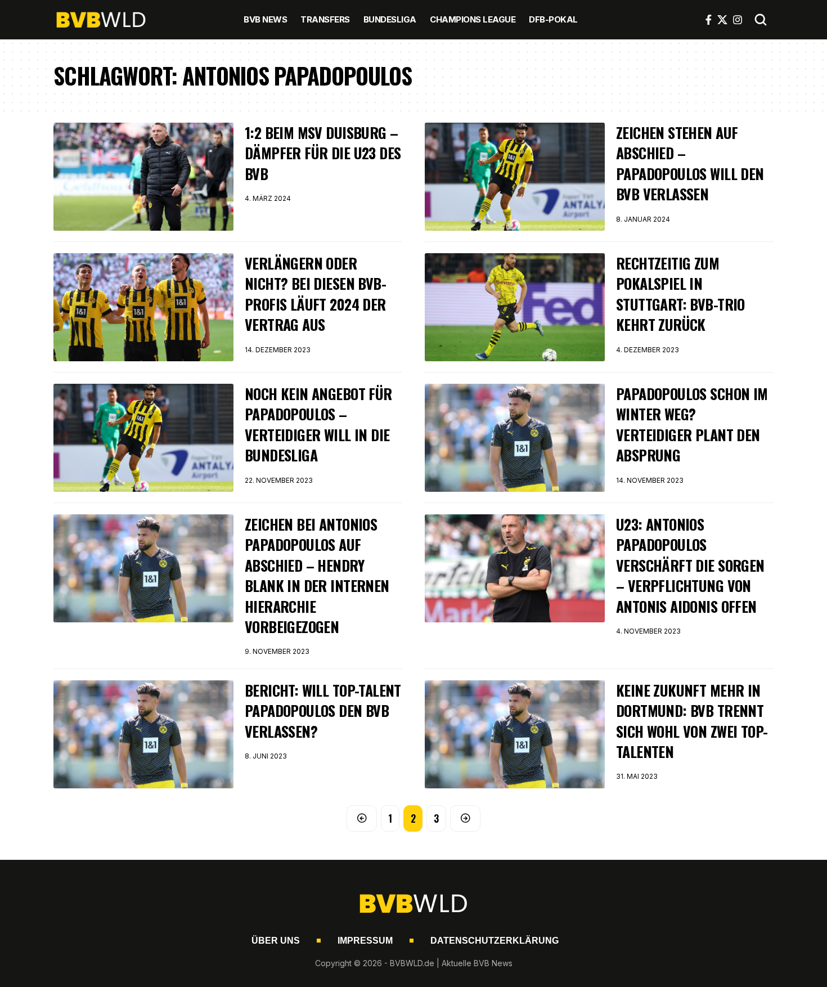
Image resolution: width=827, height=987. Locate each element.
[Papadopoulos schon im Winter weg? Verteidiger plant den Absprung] (515, 438)
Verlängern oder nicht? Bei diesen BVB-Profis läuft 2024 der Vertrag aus (315, 293)
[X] (722, 20)
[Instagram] (737, 20)
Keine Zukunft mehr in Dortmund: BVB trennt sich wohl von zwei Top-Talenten (691, 720)
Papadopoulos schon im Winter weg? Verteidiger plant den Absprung (692, 424)
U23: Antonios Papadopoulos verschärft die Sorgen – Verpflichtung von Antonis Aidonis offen (690, 565)
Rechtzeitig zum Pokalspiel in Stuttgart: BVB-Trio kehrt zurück (680, 293)
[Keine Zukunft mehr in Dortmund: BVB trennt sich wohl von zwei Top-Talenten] (515, 734)
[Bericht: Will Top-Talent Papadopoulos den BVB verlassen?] (143, 734)
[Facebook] (708, 20)
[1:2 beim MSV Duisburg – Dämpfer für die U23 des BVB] (143, 177)
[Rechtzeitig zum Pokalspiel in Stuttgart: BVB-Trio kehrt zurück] (515, 307)
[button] (760, 20)
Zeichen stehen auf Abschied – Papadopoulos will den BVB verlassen (690, 163)
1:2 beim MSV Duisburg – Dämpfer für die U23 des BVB (323, 153)
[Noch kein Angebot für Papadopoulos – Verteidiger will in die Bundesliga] (143, 438)
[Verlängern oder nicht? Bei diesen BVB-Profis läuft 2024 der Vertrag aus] (143, 307)
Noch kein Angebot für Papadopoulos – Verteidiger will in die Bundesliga (318, 424)
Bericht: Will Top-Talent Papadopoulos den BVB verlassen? (323, 710)
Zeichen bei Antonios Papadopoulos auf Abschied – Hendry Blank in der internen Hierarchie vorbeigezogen (317, 575)
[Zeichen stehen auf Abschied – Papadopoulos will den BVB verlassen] (515, 177)
